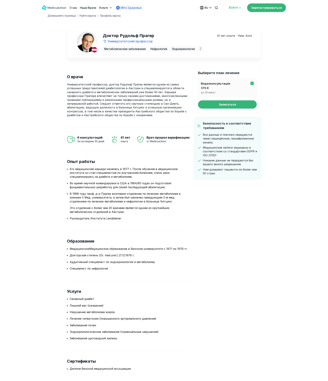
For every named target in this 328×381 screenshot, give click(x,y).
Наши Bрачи (88, 7)
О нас (73, 7)
